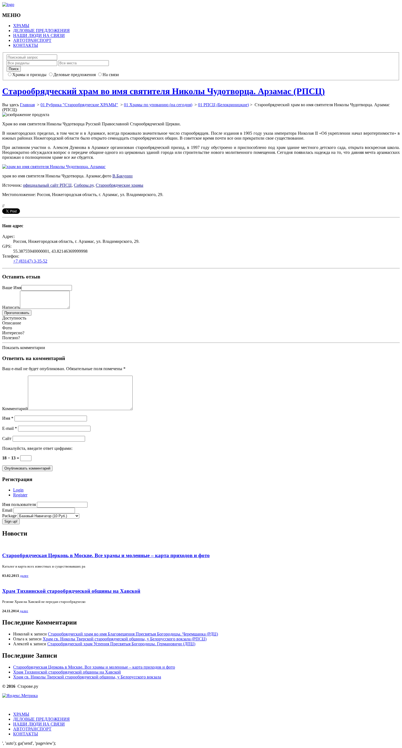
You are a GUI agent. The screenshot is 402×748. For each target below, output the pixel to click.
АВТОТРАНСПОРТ (32, 40)
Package (10, 515)
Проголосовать (16, 313)
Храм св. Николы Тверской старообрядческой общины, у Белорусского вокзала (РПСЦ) (124, 639)
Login (18, 490)
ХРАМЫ (21, 25)
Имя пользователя (19, 504)
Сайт (6, 438)
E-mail (9, 428)
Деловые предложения (74, 74)
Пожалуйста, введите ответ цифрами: (37, 448)
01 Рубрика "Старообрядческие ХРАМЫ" (79, 104)
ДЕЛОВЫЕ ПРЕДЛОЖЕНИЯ (41, 30)
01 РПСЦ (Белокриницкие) (223, 104)
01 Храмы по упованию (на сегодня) (158, 104)
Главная (27, 104)
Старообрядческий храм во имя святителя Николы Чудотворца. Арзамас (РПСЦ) (163, 91)
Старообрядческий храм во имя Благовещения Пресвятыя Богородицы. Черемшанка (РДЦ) (133, 634)
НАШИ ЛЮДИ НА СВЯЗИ (39, 35)
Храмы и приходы (29, 74)
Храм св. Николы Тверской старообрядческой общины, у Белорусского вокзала (87, 677)
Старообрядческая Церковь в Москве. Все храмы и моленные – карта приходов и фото (106, 555)
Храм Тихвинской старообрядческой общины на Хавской (71, 591)
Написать (11, 307)
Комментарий (15, 408)
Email (7, 510)
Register (20, 495)
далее (24, 576)
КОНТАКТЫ (25, 45)
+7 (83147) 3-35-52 (30, 261)
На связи (111, 74)
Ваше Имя (11, 287)
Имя (7, 418)
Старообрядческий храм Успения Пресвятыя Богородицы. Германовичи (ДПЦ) (121, 643)
